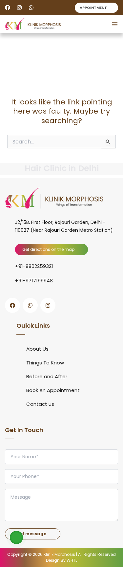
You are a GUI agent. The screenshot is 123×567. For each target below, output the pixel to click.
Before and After (46, 376)
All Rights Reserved (96, 554)
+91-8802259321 (34, 266)
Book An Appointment (53, 390)
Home (10, 73)
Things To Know (45, 362)
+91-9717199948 (34, 280)
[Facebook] (7, 7)
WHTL (72, 560)
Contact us (40, 404)
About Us (37, 348)
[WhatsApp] (31, 7)
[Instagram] (19, 7)
